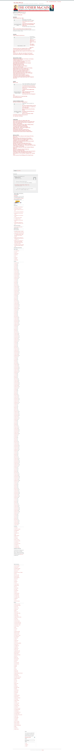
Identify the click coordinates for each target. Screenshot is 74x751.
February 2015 (16, 442)
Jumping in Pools (16, 648)
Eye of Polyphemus (16, 636)
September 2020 (16, 355)
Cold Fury (15, 580)
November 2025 (16, 274)
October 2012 (16, 479)
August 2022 (15, 325)
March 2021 (15, 347)
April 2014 (15, 455)
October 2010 (16, 510)
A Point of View (16, 606)
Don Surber (15, 531)
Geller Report (16, 254)
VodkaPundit (15, 598)
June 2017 (15, 406)
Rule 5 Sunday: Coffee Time (17, 208)
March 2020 (15, 363)
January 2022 (16, 334)
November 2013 (16, 462)
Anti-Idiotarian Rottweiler (17, 568)
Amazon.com (21, 554)
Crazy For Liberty (16, 626)
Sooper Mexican (16, 696)
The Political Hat (16, 544)
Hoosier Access (16, 644)
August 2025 (15, 278)
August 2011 (15, 497)
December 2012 (16, 476)
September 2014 (16, 449)
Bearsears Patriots (16, 576)
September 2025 (16, 277)
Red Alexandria (16, 674)
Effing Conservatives (16, 632)
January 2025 (16, 287)
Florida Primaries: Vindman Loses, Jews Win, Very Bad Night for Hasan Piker (18, 223)
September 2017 (16, 402)
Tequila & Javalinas (16, 700)
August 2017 (15, 403)
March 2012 (15, 488)
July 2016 (15, 420)
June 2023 (15, 312)
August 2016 (15, 419)
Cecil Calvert (16, 618)
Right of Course (16, 683)
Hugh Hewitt (15, 257)
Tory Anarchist (16, 718)
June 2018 (15, 390)
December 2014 (16, 445)
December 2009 (16, 523)
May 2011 (15, 501)
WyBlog (15, 726)
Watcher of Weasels (16, 722)
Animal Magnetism (16, 530)
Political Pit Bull (16, 671)
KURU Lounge (16, 649)
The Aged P (15, 701)
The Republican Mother (17, 709)
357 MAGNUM (16, 195)
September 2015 (16, 433)
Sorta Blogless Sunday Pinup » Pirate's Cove (22, 184)
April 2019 (15, 377)
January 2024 (16, 303)
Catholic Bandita (16, 615)
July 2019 (15, 373)
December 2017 (16, 398)
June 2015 (15, 437)
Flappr (15, 534)
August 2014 (15, 450)
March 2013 (15, 472)
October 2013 (16, 463)
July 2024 (15, 295)
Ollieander (15, 666)
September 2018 (16, 386)
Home (47, 1)
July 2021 (15, 342)
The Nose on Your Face (17, 708)
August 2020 (15, 356)
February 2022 (16, 333)
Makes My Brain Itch (16, 652)
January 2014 (16, 459)
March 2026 (15, 269)
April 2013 (15, 471)
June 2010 (15, 515)
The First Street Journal (17, 543)
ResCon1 (15, 679)
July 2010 (15, 514)
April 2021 (15, 346)
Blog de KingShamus (16, 577)
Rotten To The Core (16, 539)
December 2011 (16, 492)
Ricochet (15, 682)
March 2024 (15, 300)
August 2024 (15, 294)
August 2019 (15, 372)
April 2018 (15, 393)
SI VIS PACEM (16, 692)
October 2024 (16, 291)
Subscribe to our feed (28, 737)
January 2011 (16, 506)
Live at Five (19, 170)
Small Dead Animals (16, 593)
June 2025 (15, 281)
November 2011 (16, 493)
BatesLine (15, 573)
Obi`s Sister (15, 589)
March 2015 (15, 441)
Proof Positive (16, 538)
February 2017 (16, 411)
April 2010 (15, 518)
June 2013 (15, 468)
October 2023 (16, 307)
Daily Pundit (15, 581)
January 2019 (16, 381)
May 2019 (15, 376)
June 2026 (15, 265)
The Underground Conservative (18, 714)
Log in (26, 743)
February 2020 (16, 364)
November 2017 (16, 399)
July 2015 (15, 436)
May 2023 (15, 313)
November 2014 (16, 446)
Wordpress (26, 744)
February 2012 (16, 489)
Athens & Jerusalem (16, 569)
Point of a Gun (16, 670)
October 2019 (16, 369)
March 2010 (15, 519)
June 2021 (15, 343)
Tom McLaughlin (16, 717)
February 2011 (16, 505)
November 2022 (16, 321)
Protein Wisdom (16, 590)
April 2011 (15, 502)
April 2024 (15, 299)
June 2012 (15, 484)
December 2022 (16, 320)
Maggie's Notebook (16, 535)
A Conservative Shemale (17, 605)
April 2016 (15, 424)
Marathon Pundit (16, 653)
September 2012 (16, 480)
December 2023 (16, 304)
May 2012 (15, 485)
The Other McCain (18, 2)
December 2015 (16, 429)
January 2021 (16, 350)
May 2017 (15, 407)
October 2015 (16, 432)
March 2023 (15, 316)
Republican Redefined (17, 678)
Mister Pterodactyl (16, 658)
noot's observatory (16, 662)
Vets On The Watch (16, 721)
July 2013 (15, 467)
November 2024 (16, 290)
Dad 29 (15, 627)
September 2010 (16, 511)
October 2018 (16, 385)
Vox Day (15, 599)
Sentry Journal (16, 691)
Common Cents (16, 619)
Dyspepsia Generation (17, 631)
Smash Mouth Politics (17, 695)
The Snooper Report (16, 713)
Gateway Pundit (16, 253)
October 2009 (16, 524)
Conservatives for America (17, 623)
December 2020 (16, 351)
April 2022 (15, 330)
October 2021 (16, 338)
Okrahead (15, 665)
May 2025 (15, 282)
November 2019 (16, 368)
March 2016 (15, 425)
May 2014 (15, 454)
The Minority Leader (16, 705)
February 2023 (16, 317)
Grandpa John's (16, 640)
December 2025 (16, 273)
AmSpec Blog (16, 609)
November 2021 (16, 337)
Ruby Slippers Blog (16, 687)
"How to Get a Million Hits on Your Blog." (19, 198)
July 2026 (15, 264)
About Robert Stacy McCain (52, 1)
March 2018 (15, 394)
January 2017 (16, 412)
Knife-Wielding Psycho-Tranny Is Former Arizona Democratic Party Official (18, 242)
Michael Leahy (16, 657)
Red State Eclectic (16, 675)
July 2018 (15, 389)
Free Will (15, 639)
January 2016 (16, 428)
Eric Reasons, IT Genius (17, 635)
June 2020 (15, 359)
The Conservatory (16, 594)
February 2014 (16, 458)
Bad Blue (15, 610)
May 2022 (15, 329)
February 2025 (16, 286)
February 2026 (16, 270)
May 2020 (15, 360)
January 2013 (16, 475)
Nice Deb (15, 661)
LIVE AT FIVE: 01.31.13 (19, 12)
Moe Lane (15, 586)
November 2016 (16, 415)
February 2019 (16, 380)
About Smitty (59, 1)
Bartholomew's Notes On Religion (18, 572)
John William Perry (16, 645)
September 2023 (16, 308)
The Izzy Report (16, 704)
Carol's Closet (16, 614)
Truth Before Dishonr (17, 547)
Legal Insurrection (16, 585)
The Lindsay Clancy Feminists (18, 217)
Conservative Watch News (17, 622)
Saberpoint (15, 688)
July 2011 (15, 498)
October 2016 (16, 416)
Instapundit (15, 258)
